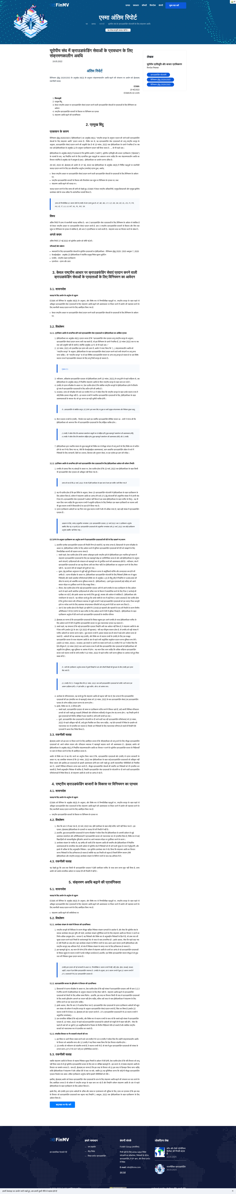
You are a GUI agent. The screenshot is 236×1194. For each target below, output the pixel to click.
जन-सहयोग (92, 1147)
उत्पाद (127, 5)
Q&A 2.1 (65, 369)
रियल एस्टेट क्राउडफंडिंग (97, 1156)
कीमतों (144, 5)
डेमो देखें (122, 1173)
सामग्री (101, 24)
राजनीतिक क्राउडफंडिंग (176, 1167)
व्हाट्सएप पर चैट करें (63, 1105)
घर (87, 24)
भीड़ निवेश (91, 1151)
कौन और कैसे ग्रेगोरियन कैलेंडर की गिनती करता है (176, 1151)
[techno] (59, 5)
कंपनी (161, 5)
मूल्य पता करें (175, 5)
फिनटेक (153, 5)
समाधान (136, 5)
